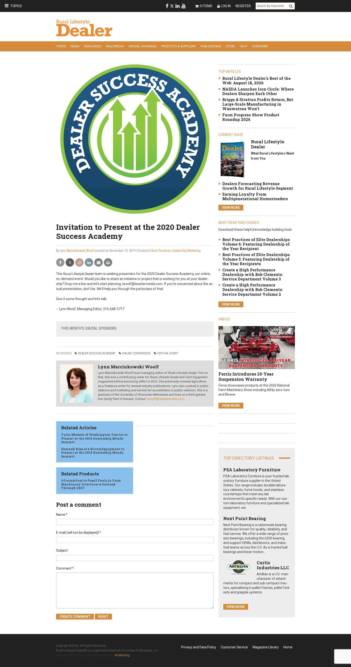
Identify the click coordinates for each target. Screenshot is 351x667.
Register (243, 6)
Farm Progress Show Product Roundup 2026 (250, 117)
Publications (211, 46)
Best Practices (161, 251)
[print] (108, 262)
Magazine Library (266, 647)
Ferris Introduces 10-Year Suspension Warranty (246, 376)
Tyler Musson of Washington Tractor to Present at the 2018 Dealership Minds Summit (94, 438)
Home (287, 647)
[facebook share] (60, 262)
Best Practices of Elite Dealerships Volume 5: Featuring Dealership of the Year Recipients (256, 259)
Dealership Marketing (186, 251)
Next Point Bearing (244, 518)
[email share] (98, 262)
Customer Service (234, 647)
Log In (226, 6)
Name (61, 514)
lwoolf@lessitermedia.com (165, 399)
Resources (92, 46)
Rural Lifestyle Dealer (267, 144)
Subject (62, 550)
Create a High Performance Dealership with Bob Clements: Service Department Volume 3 (252, 274)
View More (231, 208)
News (75, 46)
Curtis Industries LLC (273, 565)
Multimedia (115, 46)
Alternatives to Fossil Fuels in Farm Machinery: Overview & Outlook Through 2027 (91, 484)
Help (243, 46)
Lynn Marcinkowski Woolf (77, 251)
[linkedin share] (89, 262)
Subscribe (260, 46)
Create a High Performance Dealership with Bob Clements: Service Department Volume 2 (252, 289)
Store (230, 46)
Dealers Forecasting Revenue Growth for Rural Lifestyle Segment (257, 186)
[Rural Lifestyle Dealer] (232, 159)
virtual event (167, 353)
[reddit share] (79, 262)
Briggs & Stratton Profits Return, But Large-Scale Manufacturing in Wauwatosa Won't (257, 104)
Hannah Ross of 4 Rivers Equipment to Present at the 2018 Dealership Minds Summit (92, 452)
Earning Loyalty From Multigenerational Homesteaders (255, 196)
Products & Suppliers (178, 46)
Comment (65, 568)
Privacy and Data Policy (198, 647)
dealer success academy (97, 353)
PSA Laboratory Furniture (251, 470)
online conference (136, 353)
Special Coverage (143, 46)
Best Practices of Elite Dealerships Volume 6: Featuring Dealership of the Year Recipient (256, 244)
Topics (16, 6)
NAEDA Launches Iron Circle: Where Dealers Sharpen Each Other (258, 91)
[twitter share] (70, 262)
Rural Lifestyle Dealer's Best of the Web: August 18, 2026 (256, 80)
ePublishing (122, 655)
